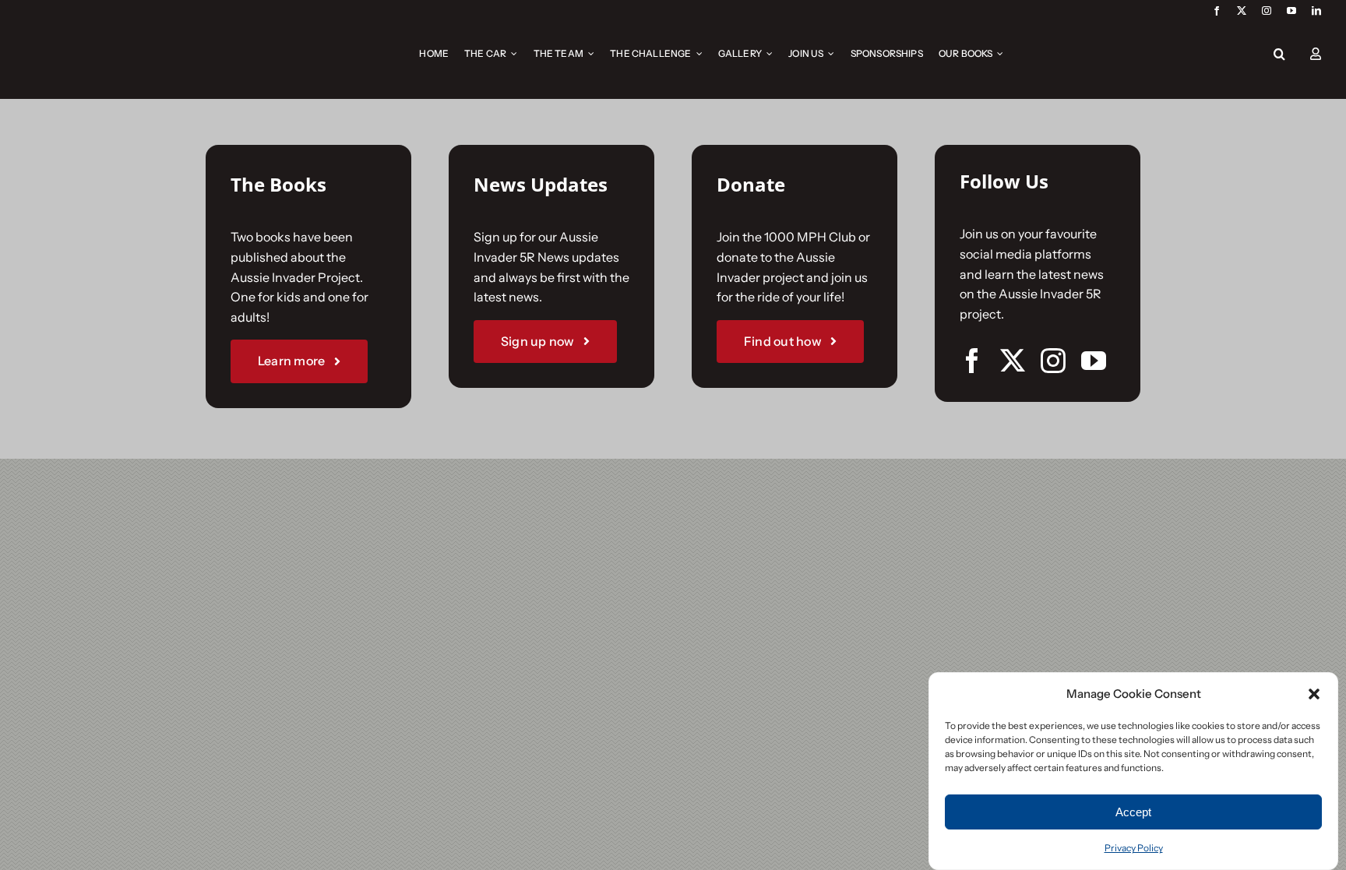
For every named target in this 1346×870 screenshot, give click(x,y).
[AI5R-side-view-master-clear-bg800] (87, 28)
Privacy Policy (1134, 848)
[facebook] (1216, 11)
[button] (1314, 694)
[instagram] (1266, 11)
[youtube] (1291, 11)
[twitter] (1241, 11)
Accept (1133, 812)
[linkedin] (1316, 11)
